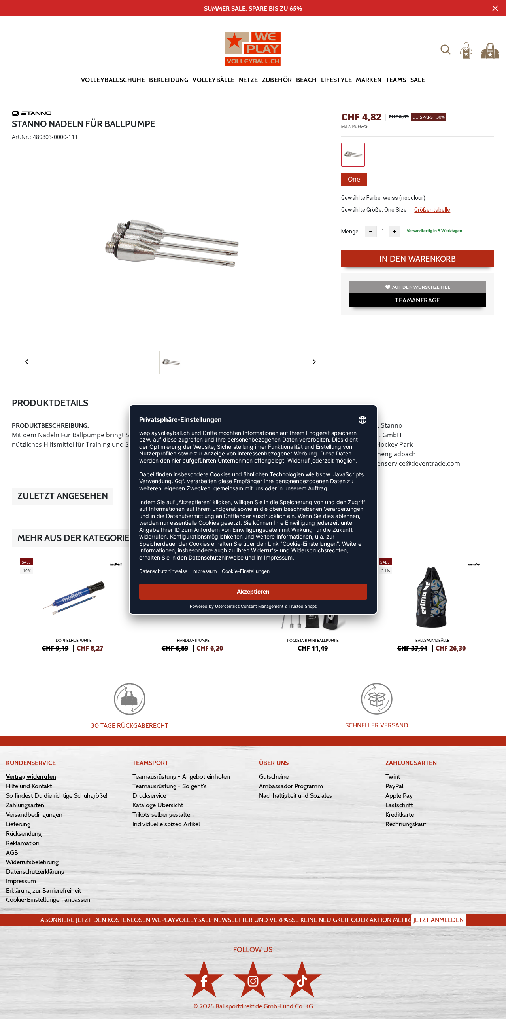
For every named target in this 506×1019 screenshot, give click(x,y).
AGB (12, 852)
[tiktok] (302, 979)
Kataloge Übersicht (157, 805)
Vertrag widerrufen (31, 776)
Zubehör (277, 79)
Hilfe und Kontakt (29, 786)
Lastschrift (399, 805)
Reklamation (23, 843)
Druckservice (149, 795)
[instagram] (253, 979)
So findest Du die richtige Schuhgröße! (57, 795)
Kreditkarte (399, 814)
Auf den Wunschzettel (421, 287)
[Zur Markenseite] (31, 114)
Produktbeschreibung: (50, 425)
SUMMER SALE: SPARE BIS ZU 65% (253, 8)
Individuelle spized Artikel (166, 824)
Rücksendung (24, 833)
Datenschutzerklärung (35, 871)
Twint (392, 776)
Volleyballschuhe (113, 79)
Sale (417, 79)
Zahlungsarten (25, 805)
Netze (248, 79)
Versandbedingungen (34, 814)
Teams (396, 79)
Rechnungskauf (405, 824)
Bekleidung (169, 79)
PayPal (394, 786)
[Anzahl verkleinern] (371, 231)
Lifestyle (336, 79)
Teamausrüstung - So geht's (169, 786)
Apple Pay (399, 795)
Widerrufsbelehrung (32, 862)
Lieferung (18, 824)
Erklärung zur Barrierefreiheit (43, 890)
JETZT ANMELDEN (438, 920)
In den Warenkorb (418, 259)
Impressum (21, 881)
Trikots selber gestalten (163, 814)
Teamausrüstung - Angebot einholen (181, 776)
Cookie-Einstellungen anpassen (48, 899)
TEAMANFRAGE (417, 300)
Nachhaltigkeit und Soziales (295, 795)
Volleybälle (213, 79)
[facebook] (204, 979)
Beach (306, 79)
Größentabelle (432, 210)
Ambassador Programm (291, 786)
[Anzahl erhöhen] (394, 231)
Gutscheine (274, 776)
